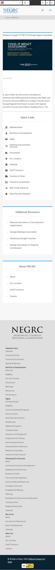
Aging (12, 139)
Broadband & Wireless (14, 490)
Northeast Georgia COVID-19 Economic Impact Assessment (27, 35)
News (8, 461)
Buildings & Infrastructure (16, 470)
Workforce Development (21, 133)
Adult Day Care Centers (15, 418)
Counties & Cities (17, 176)
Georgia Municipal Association (23, 232)
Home (8, 17)
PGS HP (7, 89)
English (7, 2)
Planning (9, 494)
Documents (15, 153)
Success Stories (12, 378)
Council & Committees (20, 182)
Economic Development (14, 85)
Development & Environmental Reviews (22, 498)
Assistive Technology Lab (16, 434)
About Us (9, 370)
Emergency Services (14, 486)
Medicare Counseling (14, 451)
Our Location (15, 158)
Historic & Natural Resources (17, 482)
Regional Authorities (14, 506)
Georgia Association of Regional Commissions (24, 246)
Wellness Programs (13, 426)
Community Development (15, 82)
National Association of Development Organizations (27, 224)
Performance (11, 395)
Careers (13, 296)
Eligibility (9, 374)
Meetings (9, 387)
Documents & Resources (16, 521)
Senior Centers (12, 414)
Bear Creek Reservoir (19, 188)
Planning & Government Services (20, 146)
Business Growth (13, 474)
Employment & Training (15, 438)
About (12, 277)
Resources (10, 391)
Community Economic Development (20, 466)
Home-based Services (15, 442)
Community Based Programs (17, 410)
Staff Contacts (17, 170)
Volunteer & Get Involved (15, 455)
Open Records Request (20, 194)
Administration (16, 127)
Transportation (12, 430)
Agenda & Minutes (13, 363)
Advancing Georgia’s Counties (23, 238)
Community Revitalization (16, 478)
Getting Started (12, 402)
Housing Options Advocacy (17, 446)
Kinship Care (11, 422)
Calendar (13, 164)
